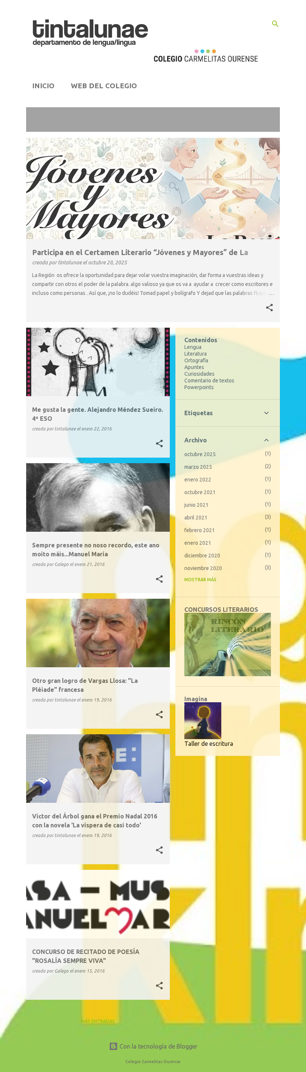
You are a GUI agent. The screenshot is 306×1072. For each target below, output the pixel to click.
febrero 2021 (199, 530)
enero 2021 (197, 543)
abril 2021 (195, 518)
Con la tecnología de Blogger (157, 1046)
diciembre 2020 (202, 556)
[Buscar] (275, 24)
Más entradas (98, 1021)
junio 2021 (196, 505)
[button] (269, 308)
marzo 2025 (198, 467)
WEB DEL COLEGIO (104, 86)
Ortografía (196, 360)
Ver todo (44, 125)
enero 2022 (197, 480)
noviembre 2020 (203, 568)
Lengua (193, 347)
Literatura (195, 354)
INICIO (43, 86)
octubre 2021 (200, 492)
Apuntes (194, 367)
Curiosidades (199, 374)
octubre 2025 (200, 454)
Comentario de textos (209, 381)
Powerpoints (199, 387)
